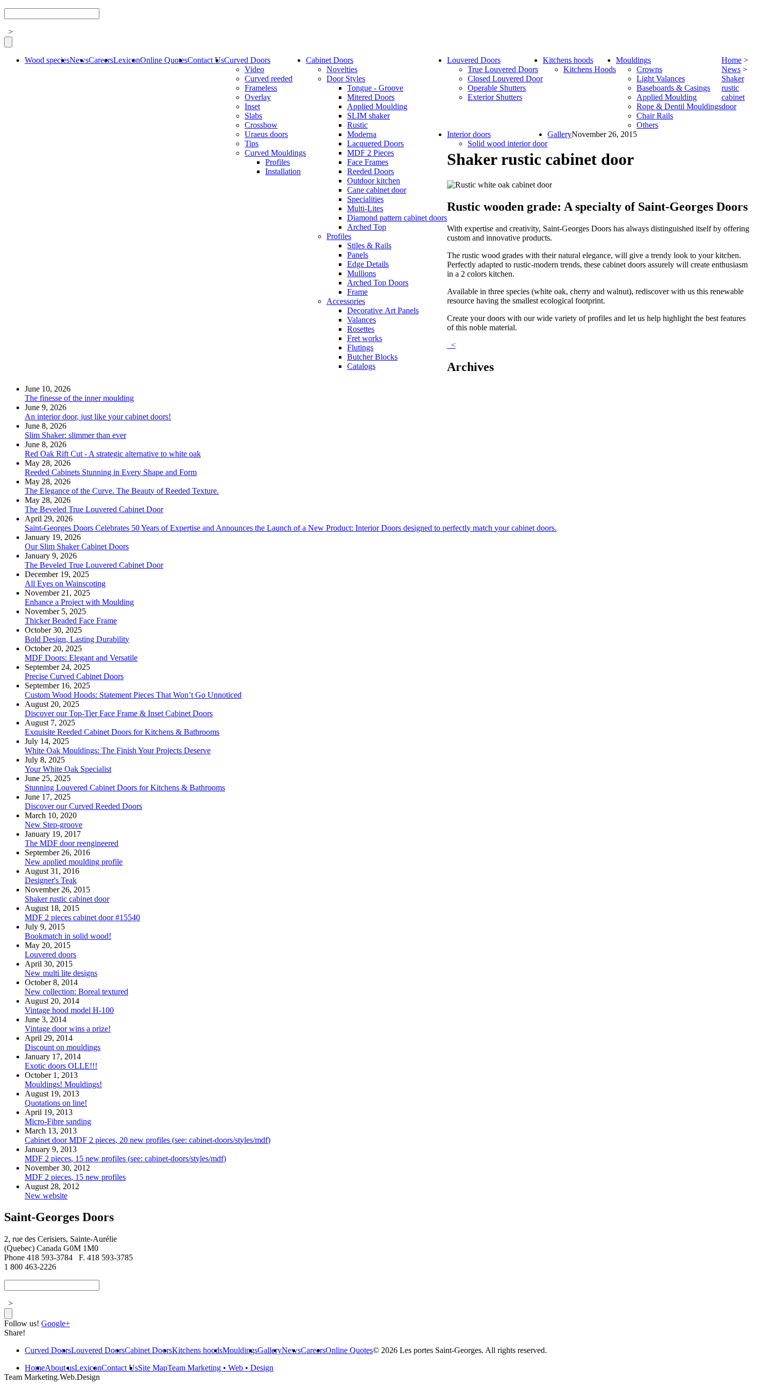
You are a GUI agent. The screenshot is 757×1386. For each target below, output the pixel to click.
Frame (357, 292)
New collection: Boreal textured (76, 991)
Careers (101, 60)
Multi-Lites (365, 208)
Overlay (258, 97)
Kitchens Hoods (589, 69)
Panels (357, 254)
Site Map (152, 1367)
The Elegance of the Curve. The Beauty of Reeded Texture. (122, 490)
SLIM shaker (368, 115)
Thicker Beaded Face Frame (71, 620)
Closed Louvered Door (505, 78)
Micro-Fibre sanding (58, 1121)
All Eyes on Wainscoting (65, 583)
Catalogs (361, 366)
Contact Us (205, 60)
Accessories (345, 301)
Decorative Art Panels (383, 310)
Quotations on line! (56, 1102)
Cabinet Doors (329, 60)
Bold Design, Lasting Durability (77, 639)
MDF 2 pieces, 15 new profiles (75, 1177)
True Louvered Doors (503, 69)
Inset (252, 106)
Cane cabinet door (376, 189)
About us (60, 1367)
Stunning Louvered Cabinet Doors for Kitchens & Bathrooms (125, 787)
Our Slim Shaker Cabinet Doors (77, 546)
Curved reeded (269, 78)
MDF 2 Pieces (370, 152)
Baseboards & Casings (673, 87)
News (79, 60)
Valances (361, 319)
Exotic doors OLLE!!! (61, 1065)
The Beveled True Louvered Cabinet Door (94, 509)
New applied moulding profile (74, 861)
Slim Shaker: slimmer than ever (75, 435)
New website (46, 1195)
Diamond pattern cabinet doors (397, 217)
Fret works (364, 338)
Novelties (341, 69)
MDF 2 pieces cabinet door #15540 (82, 917)
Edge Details (368, 264)
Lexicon (126, 60)
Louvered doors (50, 954)
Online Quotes (163, 60)
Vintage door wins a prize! (68, 1028)
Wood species (47, 60)
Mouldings (633, 60)
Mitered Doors (370, 97)
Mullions (361, 273)
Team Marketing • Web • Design (220, 1367)
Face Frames (367, 162)
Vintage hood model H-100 (69, 1010)
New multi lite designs (61, 973)
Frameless (261, 87)
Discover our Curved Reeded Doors (83, 806)
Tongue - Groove (375, 87)
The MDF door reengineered (71, 843)
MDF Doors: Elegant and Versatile (81, 657)
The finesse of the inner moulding (79, 398)
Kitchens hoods (568, 60)
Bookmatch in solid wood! (68, 936)
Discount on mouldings (62, 1047)
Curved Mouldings (275, 152)
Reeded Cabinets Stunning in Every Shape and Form (111, 472)
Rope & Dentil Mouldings (678, 106)
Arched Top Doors (377, 282)
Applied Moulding (377, 106)
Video (254, 69)
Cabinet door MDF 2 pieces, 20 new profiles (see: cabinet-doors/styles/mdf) (147, 1140)
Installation (283, 171)
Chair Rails (654, 115)
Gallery (559, 134)
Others (647, 125)
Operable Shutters (497, 87)
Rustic (357, 125)
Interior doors (469, 134)
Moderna (361, 134)
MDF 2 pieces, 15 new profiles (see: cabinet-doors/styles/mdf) (125, 1158)
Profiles (277, 162)
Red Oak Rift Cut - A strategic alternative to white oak (113, 453)
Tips (252, 143)
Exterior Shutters (495, 97)
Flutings (360, 347)
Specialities (365, 199)
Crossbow (261, 125)
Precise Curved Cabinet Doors (74, 676)
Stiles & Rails (369, 245)
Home (731, 60)
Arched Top (366, 227)
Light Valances (660, 78)
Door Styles (345, 78)
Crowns (649, 69)
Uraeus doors (266, 134)
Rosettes (360, 329)
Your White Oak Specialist (68, 769)
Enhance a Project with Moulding (79, 602)
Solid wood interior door (507, 143)
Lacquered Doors (375, 143)
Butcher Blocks (372, 356)
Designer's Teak (51, 880)
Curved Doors (247, 60)
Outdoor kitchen (373, 180)
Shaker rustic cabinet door (733, 92)
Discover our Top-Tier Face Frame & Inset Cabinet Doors (119, 713)
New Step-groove (53, 824)
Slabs (253, 115)
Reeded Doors (370, 171)
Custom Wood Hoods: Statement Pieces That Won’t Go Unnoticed (133, 694)
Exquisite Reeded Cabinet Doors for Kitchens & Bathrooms (122, 732)
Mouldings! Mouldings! (63, 1084)
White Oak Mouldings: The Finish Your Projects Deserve (118, 750)
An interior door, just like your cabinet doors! (98, 416)
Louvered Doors (474, 60)
